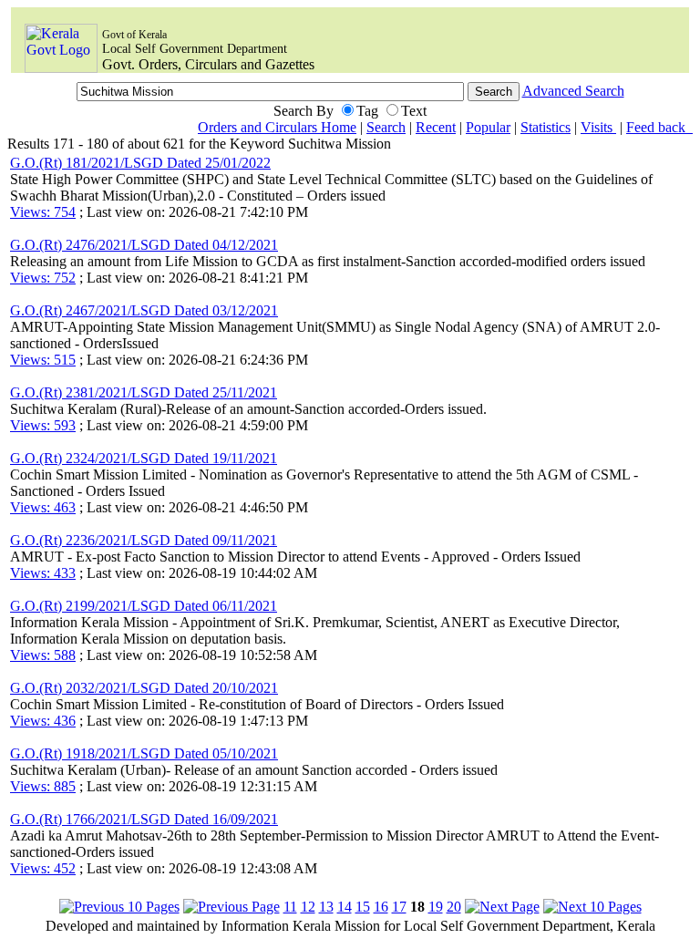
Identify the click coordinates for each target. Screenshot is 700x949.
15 (362, 906)
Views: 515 (43, 359)
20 (454, 906)
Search (386, 127)
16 (381, 906)
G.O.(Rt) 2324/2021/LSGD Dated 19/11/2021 (143, 458)
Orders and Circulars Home (277, 127)
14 (344, 906)
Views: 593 (43, 425)
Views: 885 (43, 786)
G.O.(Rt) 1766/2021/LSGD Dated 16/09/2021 (144, 819)
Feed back (659, 127)
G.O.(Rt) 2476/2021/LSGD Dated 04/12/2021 (144, 245)
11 (290, 906)
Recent (436, 127)
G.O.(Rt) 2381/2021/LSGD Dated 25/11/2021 (143, 392)
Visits (598, 127)
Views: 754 (43, 212)
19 (435, 906)
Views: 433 (43, 573)
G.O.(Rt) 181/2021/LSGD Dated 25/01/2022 (140, 162)
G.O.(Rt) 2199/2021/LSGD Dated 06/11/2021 (143, 606)
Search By (303, 111)
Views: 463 (43, 507)
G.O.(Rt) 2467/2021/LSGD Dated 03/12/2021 (144, 310)
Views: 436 (43, 720)
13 (326, 906)
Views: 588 (43, 655)
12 (308, 906)
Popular (488, 127)
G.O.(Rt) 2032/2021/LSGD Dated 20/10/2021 (144, 688)
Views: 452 (43, 868)
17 (399, 906)
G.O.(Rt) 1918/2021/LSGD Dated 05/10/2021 (144, 753)
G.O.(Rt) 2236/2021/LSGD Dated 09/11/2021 (143, 540)
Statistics (545, 127)
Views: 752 (43, 277)
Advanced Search (573, 90)
